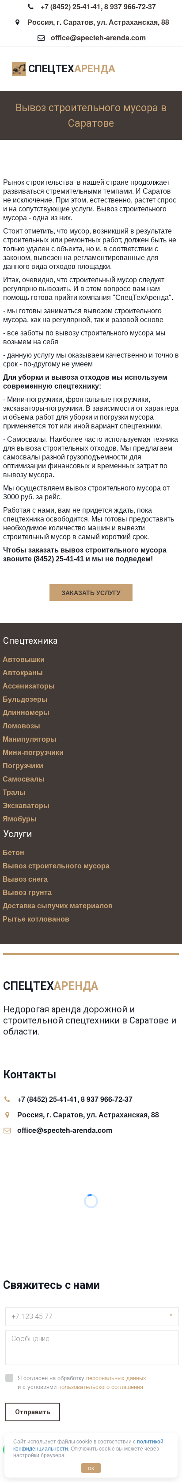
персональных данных (116, 1378)
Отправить (32, 1412)
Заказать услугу (91, 592)
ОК (91, 1468)
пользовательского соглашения (100, 1387)
